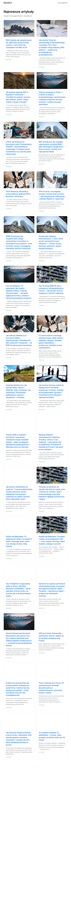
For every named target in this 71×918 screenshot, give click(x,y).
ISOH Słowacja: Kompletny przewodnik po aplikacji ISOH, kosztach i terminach (18, 193)
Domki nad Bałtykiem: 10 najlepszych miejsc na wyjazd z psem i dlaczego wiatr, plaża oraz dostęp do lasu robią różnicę (19, 541)
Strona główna (62, 3)
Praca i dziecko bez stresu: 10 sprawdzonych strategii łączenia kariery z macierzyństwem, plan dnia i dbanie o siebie (51, 688)
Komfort (8, 2)
